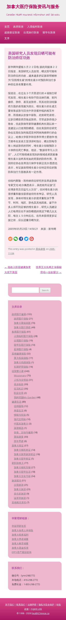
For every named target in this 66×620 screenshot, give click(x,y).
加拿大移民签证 (22, 450)
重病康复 (40, 249)
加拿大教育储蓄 (20, 543)
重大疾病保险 (21, 358)
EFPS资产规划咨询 (21, 552)
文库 (7, 38)
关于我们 (9, 604)
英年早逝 (18, 441)
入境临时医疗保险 (23, 336)
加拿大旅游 (20, 489)
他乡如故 (18, 384)
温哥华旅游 (20, 498)
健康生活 (16, 401)
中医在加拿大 (21, 423)
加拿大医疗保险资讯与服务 (33, 7)
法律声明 (31, 604)
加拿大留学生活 (22, 471)
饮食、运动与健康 (23, 432)
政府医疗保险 (21, 318)
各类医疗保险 (19, 331)
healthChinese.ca (40, 613)
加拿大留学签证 (22, 458)
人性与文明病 (21, 379)
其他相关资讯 (19, 502)
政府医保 (18, 26)
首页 (7, 26)
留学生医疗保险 (22, 344)
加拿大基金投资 (20, 547)
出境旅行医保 (31, 32)
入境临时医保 (35, 26)
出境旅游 (18, 485)
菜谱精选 (18, 428)
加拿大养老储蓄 (20, 539)
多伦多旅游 (20, 493)
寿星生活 (18, 410)
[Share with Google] (32, 238)
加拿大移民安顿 (22, 467)
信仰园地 (18, 406)
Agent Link (36, 609)
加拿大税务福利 (20, 534)
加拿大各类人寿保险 (22, 530)
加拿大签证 (18, 445)
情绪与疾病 (20, 414)
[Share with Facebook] (21, 238)
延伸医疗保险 (21, 349)
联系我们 (20, 604)
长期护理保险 (21, 366)
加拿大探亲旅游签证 (24, 454)
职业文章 (18, 393)
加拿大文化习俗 (22, 476)
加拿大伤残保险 (22, 362)
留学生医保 (49, 32)
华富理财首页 (19, 526)
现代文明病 (20, 419)
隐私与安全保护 (46, 604)
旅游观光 (16, 480)
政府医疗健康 (19, 314)
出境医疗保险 (21, 340)
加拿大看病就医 (22, 323)
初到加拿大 (18, 463)
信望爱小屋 (18, 371)
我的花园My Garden (25, 397)
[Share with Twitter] (26, 238)
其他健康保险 (19, 353)
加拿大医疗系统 (22, 327)
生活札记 (18, 388)
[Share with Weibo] (10, 238)
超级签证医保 (12, 32)
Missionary (20, 375)
